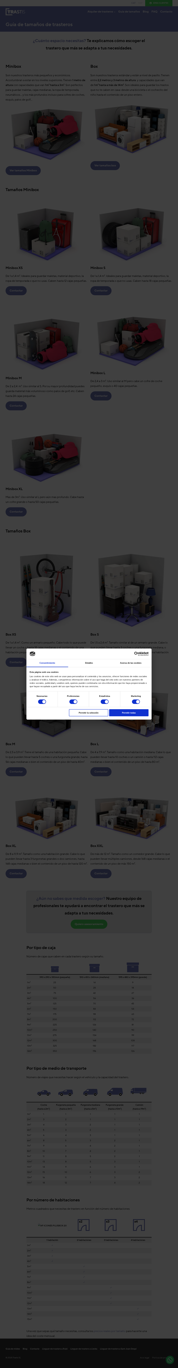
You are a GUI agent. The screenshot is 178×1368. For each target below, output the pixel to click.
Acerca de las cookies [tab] (130, 663)
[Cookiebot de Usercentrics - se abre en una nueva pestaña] (136, 654)
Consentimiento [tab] (47, 663)
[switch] (73, 701)
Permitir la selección (88, 713)
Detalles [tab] (89, 663)
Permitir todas (129, 713)
